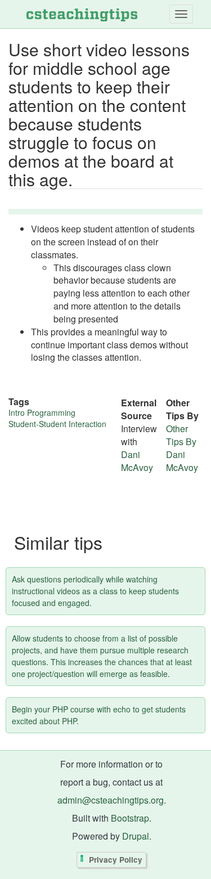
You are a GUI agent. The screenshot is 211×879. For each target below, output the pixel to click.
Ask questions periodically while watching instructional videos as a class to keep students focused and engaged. (95, 590)
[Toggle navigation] (181, 14)
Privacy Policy (115, 860)
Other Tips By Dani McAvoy (182, 448)
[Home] (82, 14)
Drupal (135, 835)
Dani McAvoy (137, 461)
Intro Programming (41, 412)
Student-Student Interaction (57, 423)
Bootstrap (130, 817)
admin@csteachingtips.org (110, 799)
